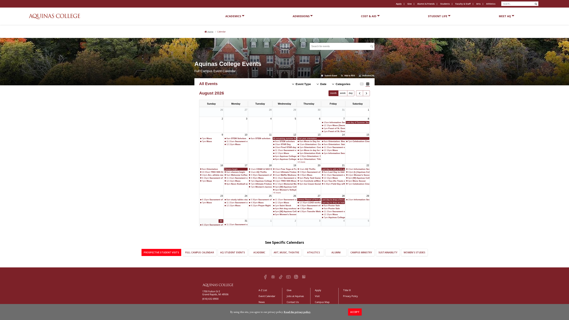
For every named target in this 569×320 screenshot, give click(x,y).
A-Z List (263, 290)
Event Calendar (267, 296)
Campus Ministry (361, 252)
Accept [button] (354, 312)
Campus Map (322, 302)
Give (409, 3)
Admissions (301, 16)
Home (210, 31)
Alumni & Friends (426, 3)
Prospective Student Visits (161, 252)
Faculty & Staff (463, 3)
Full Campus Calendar (199, 252)
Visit (317, 296)
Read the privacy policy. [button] (297, 312)
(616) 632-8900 (210, 298)
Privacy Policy (350, 296)
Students (445, 3)
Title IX (347, 290)
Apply (399, 3)
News (262, 302)
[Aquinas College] (54, 16)
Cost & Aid (368, 16)
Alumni (336, 252)
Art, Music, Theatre (286, 252)
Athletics (490, 3)
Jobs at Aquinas (295, 296)
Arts (478, 3)
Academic (259, 252)
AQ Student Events (232, 252)
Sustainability (388, 252)
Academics (233, 16)
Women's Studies (414, 252)
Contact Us (293, 302)
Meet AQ (505, 16)
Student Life (437, 16)
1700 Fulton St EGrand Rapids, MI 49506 (215, 293)
